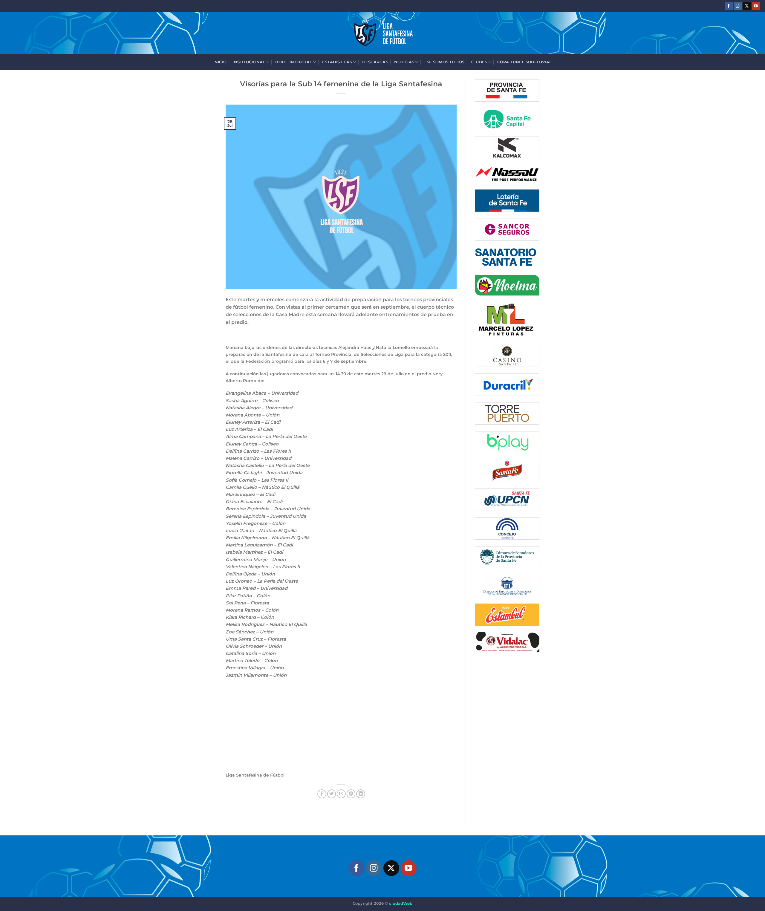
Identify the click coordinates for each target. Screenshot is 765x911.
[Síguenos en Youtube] (756, 6)
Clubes (479, 61)
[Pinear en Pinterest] (351, 793)
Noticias (404, 61)
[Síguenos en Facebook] (729, 6)
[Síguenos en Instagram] (738, 6)
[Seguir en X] (747, 6)
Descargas (375, 61)
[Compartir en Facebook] (321, 793)
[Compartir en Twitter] (331, 793)
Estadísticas (337, 61)
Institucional (248, 61)
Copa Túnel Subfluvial (524, 61)
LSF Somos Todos (444, 61)
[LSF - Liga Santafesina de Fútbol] (382, 32)
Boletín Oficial (293, 61)
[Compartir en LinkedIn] (360, 793)
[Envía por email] (341, 793)
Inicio (220, 61)
